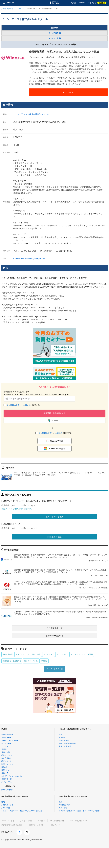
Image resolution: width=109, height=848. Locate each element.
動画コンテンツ (7, 764)
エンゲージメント (22, 654)
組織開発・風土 (65, 740)
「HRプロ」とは (7, 821)
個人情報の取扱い (14, 405)
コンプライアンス (31, 661)
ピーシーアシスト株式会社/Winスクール (31, 114)
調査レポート (6, 761)
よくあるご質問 (26, 821)
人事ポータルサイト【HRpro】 (13, 9)
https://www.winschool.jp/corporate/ (29, 258)
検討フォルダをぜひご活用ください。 (17, 509)
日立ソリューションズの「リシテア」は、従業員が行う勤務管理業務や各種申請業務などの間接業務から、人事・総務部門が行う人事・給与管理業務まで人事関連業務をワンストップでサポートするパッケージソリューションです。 (61, 601)
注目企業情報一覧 (54, 628)
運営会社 (41, 821)
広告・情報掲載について (79, 821)
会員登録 (101, 3)
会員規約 (27, 405)
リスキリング (48, 654)
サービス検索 (6, 737)
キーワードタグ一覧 (54, 669)
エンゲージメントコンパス (11, 776)
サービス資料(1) (54, 33)
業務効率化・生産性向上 (12, 661)
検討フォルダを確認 (54, 516)
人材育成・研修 (7, 805)
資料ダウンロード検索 (9, 740)
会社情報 (54, 28)
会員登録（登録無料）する (54, 413)
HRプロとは (92, 3)
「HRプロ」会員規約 (36, 825)
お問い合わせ (68, 92)
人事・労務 (5, 808)
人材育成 (62, 737)
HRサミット (6, 770)
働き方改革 (36, 654)
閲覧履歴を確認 (54, 537)
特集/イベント (6, 755)
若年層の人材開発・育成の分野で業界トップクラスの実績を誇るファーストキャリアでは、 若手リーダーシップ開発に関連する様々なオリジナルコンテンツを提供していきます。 (61, 558)
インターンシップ (78, 654)
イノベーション (62, 654)
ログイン (74, 3)
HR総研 (4, 767)
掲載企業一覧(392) (54, 635)
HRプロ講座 (6, 758)
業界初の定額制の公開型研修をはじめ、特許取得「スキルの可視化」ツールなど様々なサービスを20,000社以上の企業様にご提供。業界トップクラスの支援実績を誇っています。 (61, 573)
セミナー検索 (6, 743)
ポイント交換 (6, 782)
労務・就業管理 (65, 746)
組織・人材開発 (7, 790)
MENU (8, 3)
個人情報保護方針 (57, 821)
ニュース (4, 746)
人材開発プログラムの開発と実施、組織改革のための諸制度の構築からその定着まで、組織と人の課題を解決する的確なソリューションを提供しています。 (61, 614)
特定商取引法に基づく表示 (11, 825)
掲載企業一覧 (6, 779)
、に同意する (23, 405)
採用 (60, 734)
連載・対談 (5, 752)
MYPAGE (82, 3)
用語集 (4, 749)
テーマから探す (7, 734)
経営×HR (4, 773)
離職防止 (44, 661)
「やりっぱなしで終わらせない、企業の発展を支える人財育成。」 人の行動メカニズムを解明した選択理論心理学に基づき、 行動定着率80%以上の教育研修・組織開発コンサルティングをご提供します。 (61, 585)
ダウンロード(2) (54, 38)
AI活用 (90, 654)
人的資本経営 (8, 654)
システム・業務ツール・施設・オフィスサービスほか (21, 811)
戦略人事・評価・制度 (67, 743)
